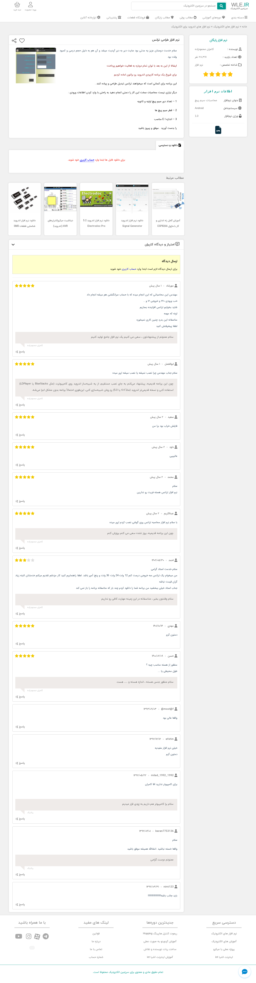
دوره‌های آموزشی (212, 18)
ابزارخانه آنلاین (88, 18)
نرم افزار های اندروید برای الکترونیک (190, 27)
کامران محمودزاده (204, 49)
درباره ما (96, 941)
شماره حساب (96, 957)
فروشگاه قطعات (136, 18)
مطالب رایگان (163, 18)
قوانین (96, 934)
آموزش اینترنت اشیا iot (160, 957)
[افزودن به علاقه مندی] (22, 40)
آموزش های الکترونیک (224, 941)
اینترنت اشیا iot (224, 957)
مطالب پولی (187, 18)
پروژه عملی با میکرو (224, 949)
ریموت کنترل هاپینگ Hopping (160, 934)
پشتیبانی (112, 18)
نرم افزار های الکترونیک (226, 27)
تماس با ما (96, 949)
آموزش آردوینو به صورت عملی (159, 941)
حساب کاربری (87, 160)
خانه (244, 27)
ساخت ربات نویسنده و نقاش (160, 949)
